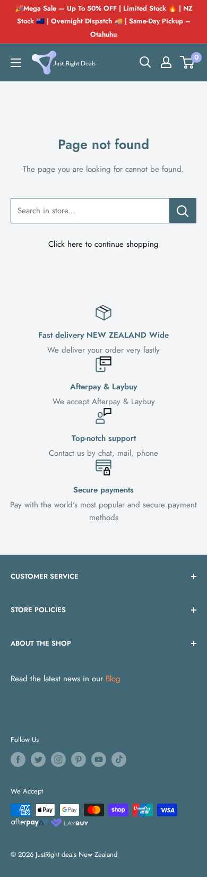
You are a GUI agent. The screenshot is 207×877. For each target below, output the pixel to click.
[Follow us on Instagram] (58, 759)
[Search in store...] (182, 210)
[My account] (166, 62)
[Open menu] (16, 63)
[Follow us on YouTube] (98, 759)
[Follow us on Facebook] (18, 759)
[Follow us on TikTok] (118, 759)
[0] (187, 62)
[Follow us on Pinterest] (78, 759)
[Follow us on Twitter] (38, 759)
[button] (187, 62)
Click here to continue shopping (103, 244)
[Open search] (145, 62)
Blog (113, 678)
